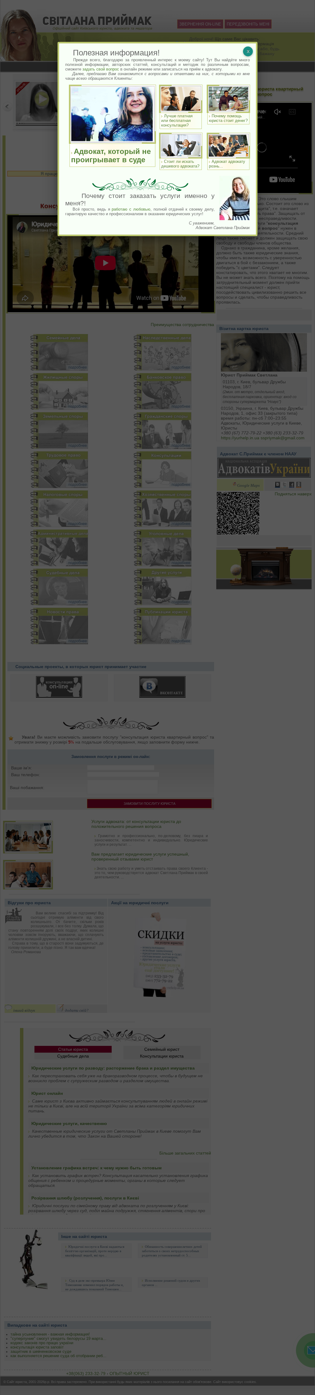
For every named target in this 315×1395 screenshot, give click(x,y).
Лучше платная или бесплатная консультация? (177, 120)
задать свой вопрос (100, 69)
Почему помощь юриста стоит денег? (228, 118)
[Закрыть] (248, 51)
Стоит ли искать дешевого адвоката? (180, 163)
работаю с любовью (131, 209)
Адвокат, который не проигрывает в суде (111, 155)
